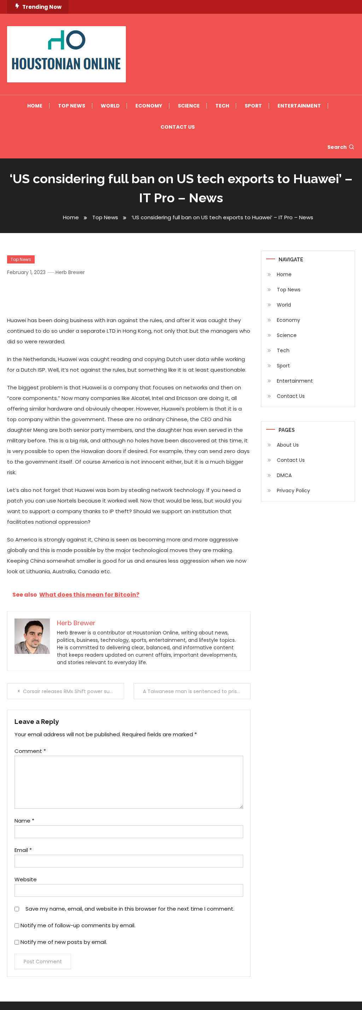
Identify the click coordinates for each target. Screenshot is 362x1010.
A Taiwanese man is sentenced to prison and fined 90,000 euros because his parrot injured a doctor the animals (196, 691)
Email (23, 850)
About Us (288, 444)
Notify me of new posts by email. (64, 942)
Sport (253, 105)
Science (189, 105)
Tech (222, 105)
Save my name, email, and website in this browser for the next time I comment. (129, 908)
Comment (30, 751)
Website (25, 879)
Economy (148, 105)
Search (337, 147)
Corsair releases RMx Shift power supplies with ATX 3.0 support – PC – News (73, 691)
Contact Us (177, 126)
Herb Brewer (70, 272)
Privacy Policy (293, 490)
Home (34, 105)
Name (24, 820)
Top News (71, 105)
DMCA (284, 475)
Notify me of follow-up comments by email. (78, 925)
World (110, 105)
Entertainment (299, 105)
